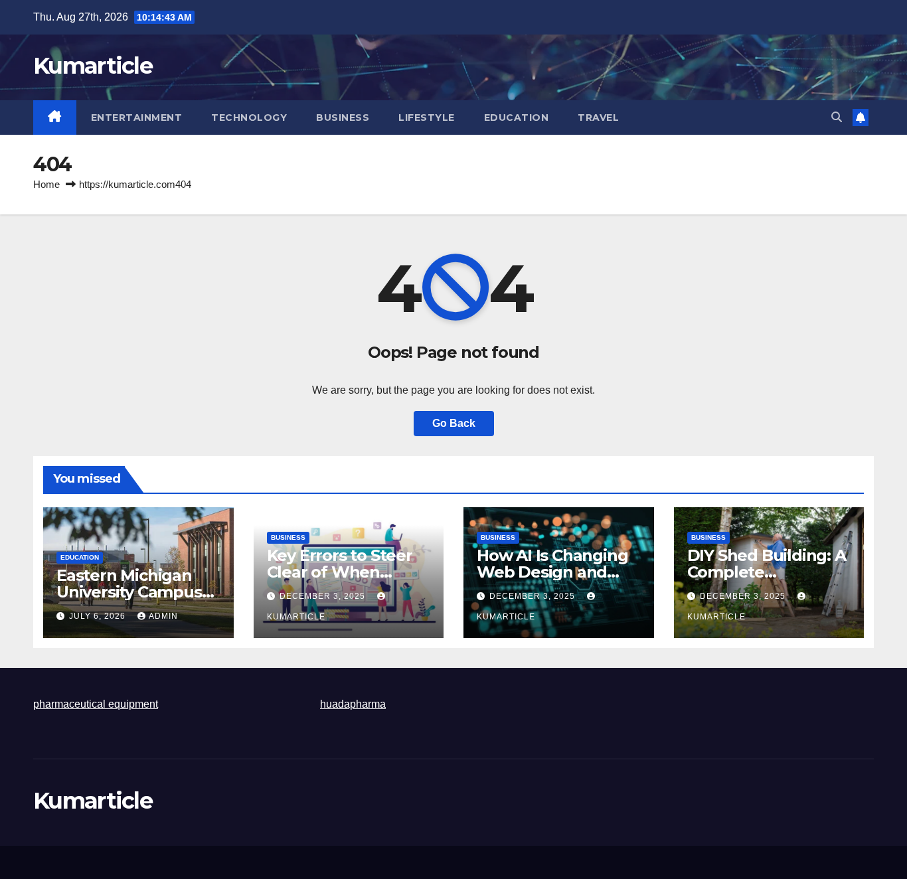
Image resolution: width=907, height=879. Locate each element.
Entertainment (137, 117)
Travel (598, 117)
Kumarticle (92, 66)
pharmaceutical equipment (95, 704)
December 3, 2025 (324, 596)
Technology (249, 117)
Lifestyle (426, 117)
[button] (836, 117)
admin (163, 616)
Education (516, 117)
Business (342, 117)
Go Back (453, 423)
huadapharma (353, 704)
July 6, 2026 (98, 616)
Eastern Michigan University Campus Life (129, 592)
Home (46, 184)
